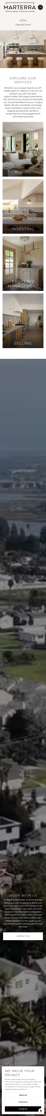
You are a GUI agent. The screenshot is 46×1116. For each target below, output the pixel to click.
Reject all (23, 1095)
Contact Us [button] (23, 936)
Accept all (23, 1109)
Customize (23, 1102)
